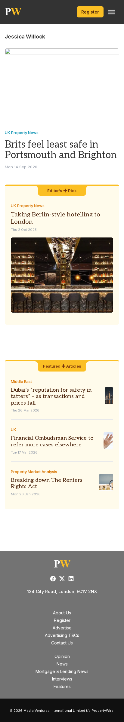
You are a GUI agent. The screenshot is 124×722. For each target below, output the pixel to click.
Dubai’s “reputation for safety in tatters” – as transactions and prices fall (51, 396)
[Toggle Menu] (111, 12)
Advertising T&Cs (62, 635)
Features (62, 686)
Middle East (21, 381)
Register (90, 11)
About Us (62, 612)
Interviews (62, 678)
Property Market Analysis (34, 471)
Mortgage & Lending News (62, 671)
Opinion (62, 656)
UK (13, 429)
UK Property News (22, 132)
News (62, 663)
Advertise (62, 627)
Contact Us (62, 642)
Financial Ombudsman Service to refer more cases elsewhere (52, 441)
